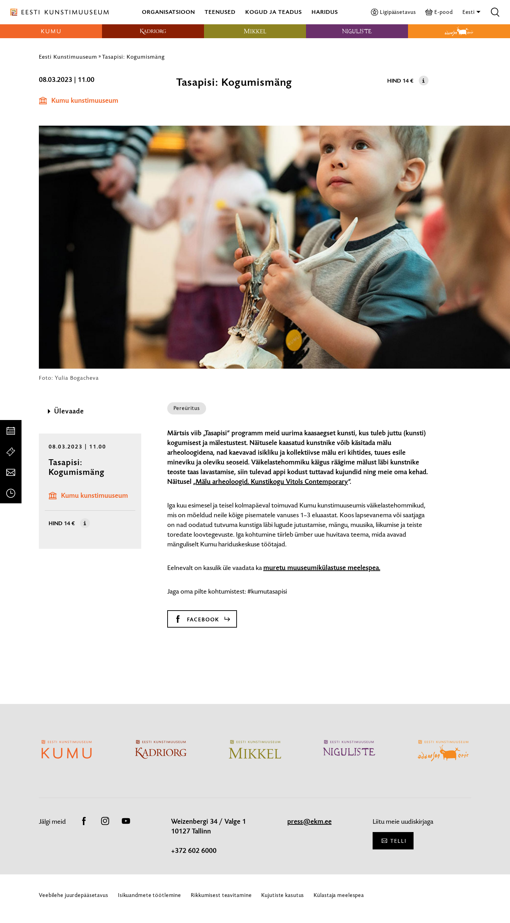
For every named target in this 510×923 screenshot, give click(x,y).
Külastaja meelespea (339, 895)
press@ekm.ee (309, 821)
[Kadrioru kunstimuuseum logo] (153, 31)
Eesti (469, 12)
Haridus (325, 12)
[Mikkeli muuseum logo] (255, 31)
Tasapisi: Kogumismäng (133, 56)
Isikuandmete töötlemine (149, 895)
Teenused (220, 12)
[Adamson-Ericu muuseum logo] (459, 31)
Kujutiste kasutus (282, 895)
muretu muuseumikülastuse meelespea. (321, 568)
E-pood (443, 12)
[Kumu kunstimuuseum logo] (51, 31)
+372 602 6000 (193, 851)
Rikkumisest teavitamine (221, 895)
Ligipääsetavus (398, 12)
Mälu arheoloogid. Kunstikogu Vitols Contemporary (272, 482)
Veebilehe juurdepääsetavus (73, 895)
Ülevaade (69, 411)
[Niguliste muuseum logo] (357, 31)
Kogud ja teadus (273, 12)
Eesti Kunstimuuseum (68, 56)
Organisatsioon (168, 12)
